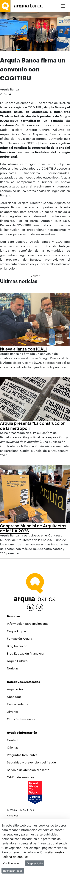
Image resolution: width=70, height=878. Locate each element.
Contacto (13, 740)
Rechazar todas (12, 870)
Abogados (14, 696)
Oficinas (12, 747)
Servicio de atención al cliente (28, 769)
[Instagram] (39, 607)
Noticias (12, 668)
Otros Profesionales (21, 719)
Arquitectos (15, 689)
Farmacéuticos (17, 704)
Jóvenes (12, 711)
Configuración (11, 863)
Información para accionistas (27, 623)
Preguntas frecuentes (22, 755)
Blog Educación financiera (25, 653)
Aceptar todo (35, 863)
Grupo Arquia (16, 631)
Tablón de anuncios (21, 777)
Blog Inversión (17, 646)
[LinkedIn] (30, 607)
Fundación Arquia (19, 638)
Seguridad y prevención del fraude (31, 762)
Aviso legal (13, 815)
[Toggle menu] (63, 6)
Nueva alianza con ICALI (23, 348)
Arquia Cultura (17, 661)
